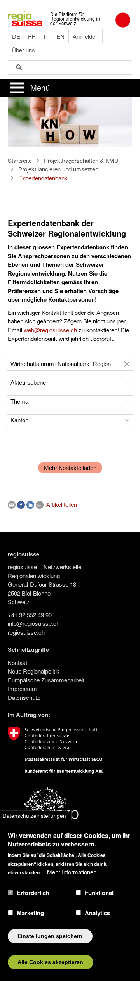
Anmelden (85, 36)
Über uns (23, 50)
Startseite (20, 160)
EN (60, 36)
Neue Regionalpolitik (34, 671)
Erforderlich (33, 892)
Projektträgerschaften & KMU (81, 160)
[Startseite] (25, 18)
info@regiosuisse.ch (34, 623)
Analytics (97, 912)
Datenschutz (24, 697)
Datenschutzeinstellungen (34, 815)
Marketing (30, 912)
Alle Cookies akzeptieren (50, 962)
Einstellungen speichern (50, 936)
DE (16, 36)
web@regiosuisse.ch (50, 330)
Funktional (99, 892)
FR (32, 36)
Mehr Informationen (71, 872)
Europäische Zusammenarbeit (46, 680)
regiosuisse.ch (26, 632)
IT (46, 36)
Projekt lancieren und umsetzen (58, 169)
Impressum (22, 688)
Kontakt (17, 662)
